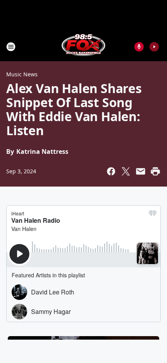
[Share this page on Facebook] (111, 171)
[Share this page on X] (125, 171)
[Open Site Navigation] (11, 46)
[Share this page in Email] (140, 171)
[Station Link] (83, 46)
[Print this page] (155, 171)
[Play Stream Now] (154, 46)
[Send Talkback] (139, 46)
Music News (22, 74)
